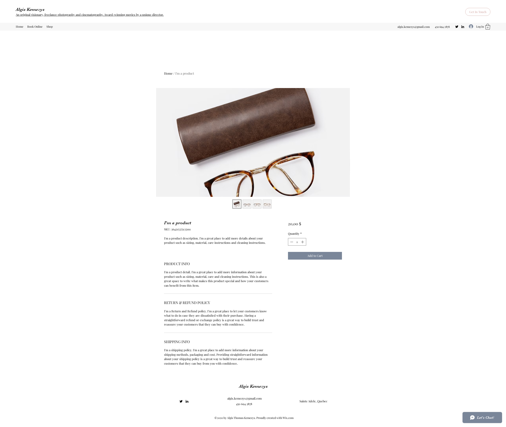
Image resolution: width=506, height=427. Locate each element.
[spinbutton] (297, 242)
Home (168, 73)
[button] (477, 12)
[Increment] (303, 242)
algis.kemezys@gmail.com (413, 27)
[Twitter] (457, 27)
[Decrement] (291, 242)
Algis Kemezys (30, 9)
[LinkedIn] (463, 27)
